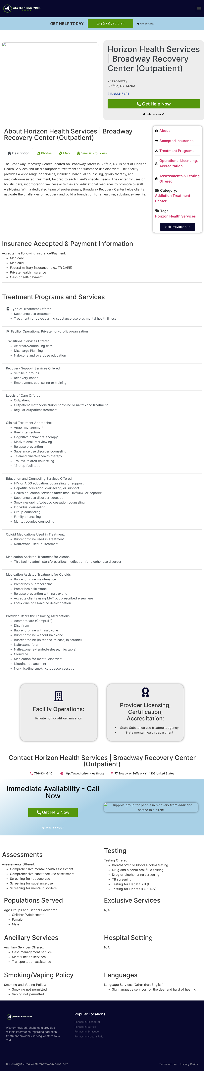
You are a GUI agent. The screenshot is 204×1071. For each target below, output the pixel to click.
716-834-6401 (118, 94)
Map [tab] (66, 153)
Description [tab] (20, 153)
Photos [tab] (46, 153)
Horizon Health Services (175, 216)
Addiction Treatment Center (172, 198)
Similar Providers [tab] (94, 153)
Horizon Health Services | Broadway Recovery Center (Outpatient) (154, 58)
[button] (198, 8)
